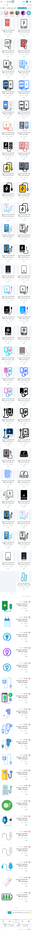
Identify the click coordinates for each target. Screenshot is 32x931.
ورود (9, 912)
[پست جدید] (16, 921)
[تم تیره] (1, 2)
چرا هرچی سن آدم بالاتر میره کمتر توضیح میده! (25, 925)
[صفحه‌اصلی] (28, 921)
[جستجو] (4, 2)
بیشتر (16, 907)
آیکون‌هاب (27, 34)
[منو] (30, 1)
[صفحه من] (3, 921)
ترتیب (18, 5)
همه (29, 8)
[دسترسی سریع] (22, 921)
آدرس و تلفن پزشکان (11, 8)
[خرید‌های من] (10, 921)
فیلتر (23, 5)
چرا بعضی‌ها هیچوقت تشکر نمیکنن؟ (10, 925)
